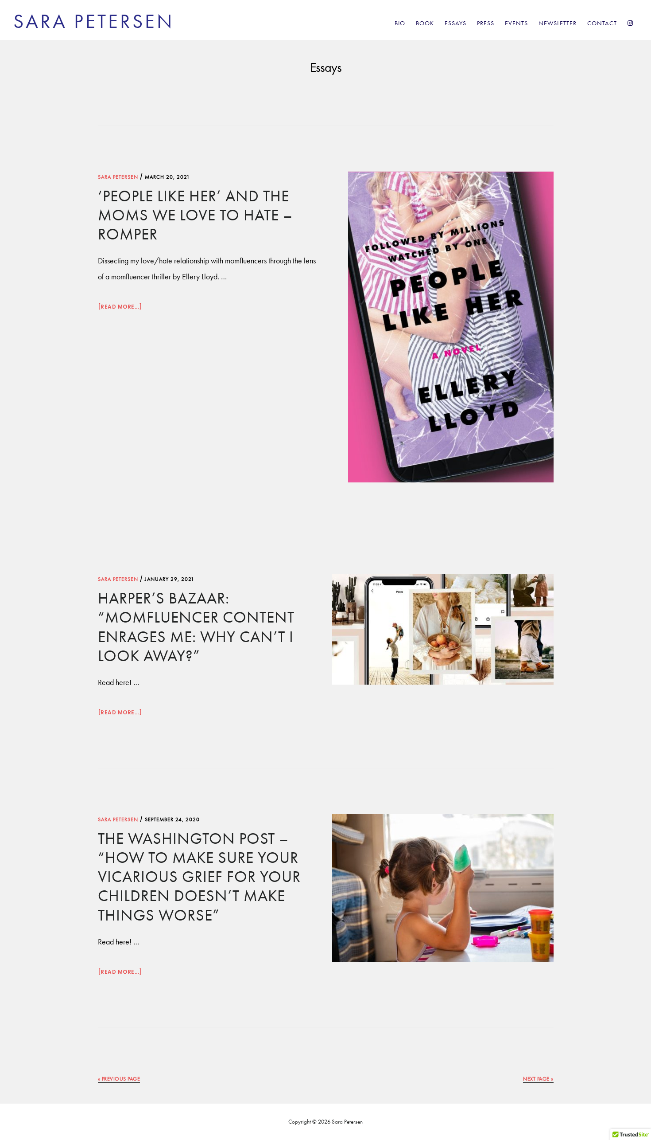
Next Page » (538, 1078)
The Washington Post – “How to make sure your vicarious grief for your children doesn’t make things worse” (199, 876)
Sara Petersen (93, 21)
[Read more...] (120, 307)
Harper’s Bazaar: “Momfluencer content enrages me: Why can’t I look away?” (196, 627)
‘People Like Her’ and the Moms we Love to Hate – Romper (195, 215)
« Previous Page (119, 1078)
